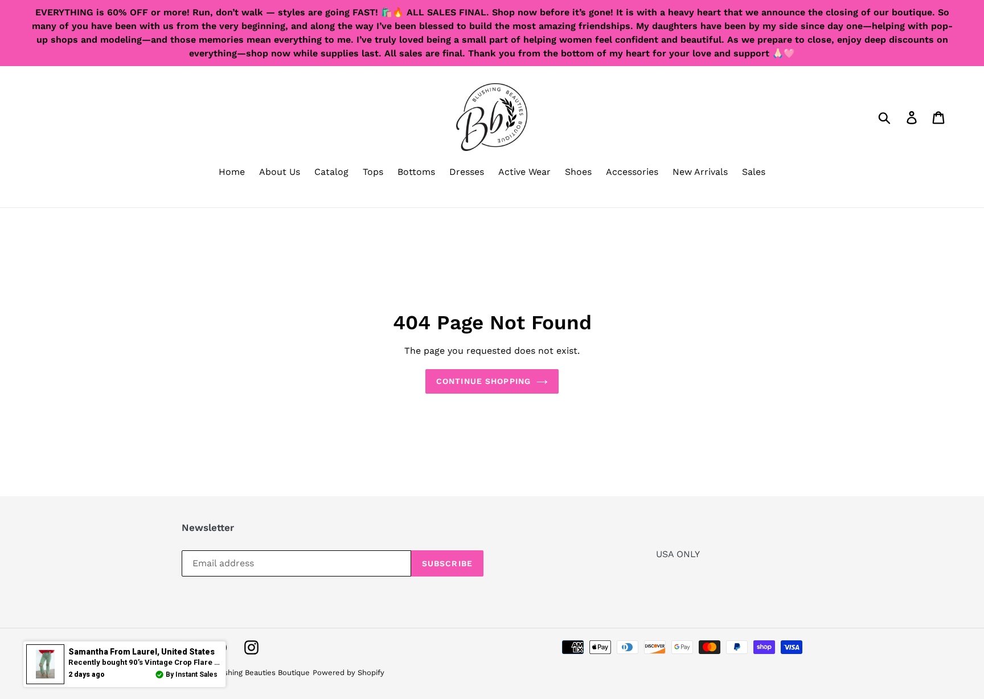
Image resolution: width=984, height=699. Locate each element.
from (141, 651)
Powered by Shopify (348, 672)
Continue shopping (483, 381)
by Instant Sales (192, 674)
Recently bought (153, 662)
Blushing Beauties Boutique (261, 672)
